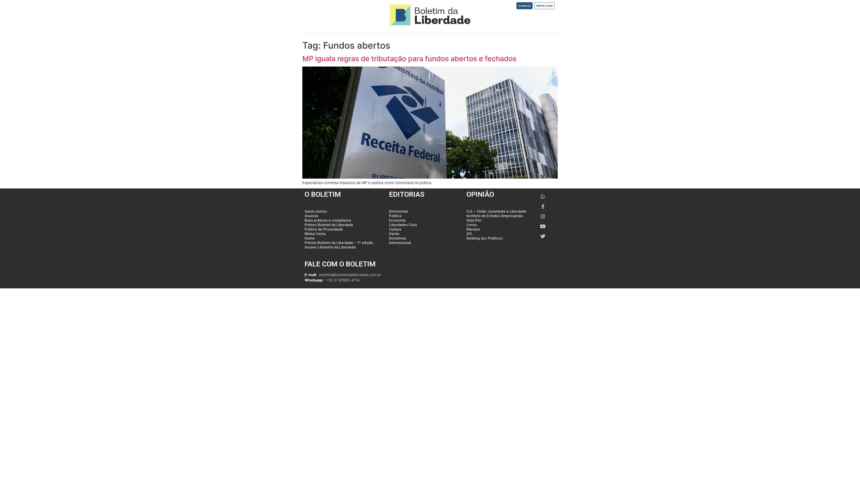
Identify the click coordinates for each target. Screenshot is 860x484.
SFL (470, 234)
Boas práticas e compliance (328, 220)
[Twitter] (543, 236)
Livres (472, 225)
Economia (397, 220)
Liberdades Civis (403, 225)
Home (310, 238)
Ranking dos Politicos (485, 238)
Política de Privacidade (324, 229)
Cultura (395, 229)
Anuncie (311, 216)
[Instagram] (543, 216)
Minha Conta (315, 234)
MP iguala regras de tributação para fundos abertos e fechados (409, 58)
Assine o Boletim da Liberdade (330, 247)
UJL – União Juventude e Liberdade (496, 211)
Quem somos (316, 211)
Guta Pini (474, 220)
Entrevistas (398, 211)
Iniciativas (397, 238)
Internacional (400, 243)
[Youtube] (543, 226)
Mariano (473, 229)
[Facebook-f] (543, 207)
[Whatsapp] (543, 197)
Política (395, 216)
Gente (394, 234)
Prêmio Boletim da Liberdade (329, 225)
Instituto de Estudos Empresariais (495, 216)
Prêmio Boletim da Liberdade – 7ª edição (339, 243)
